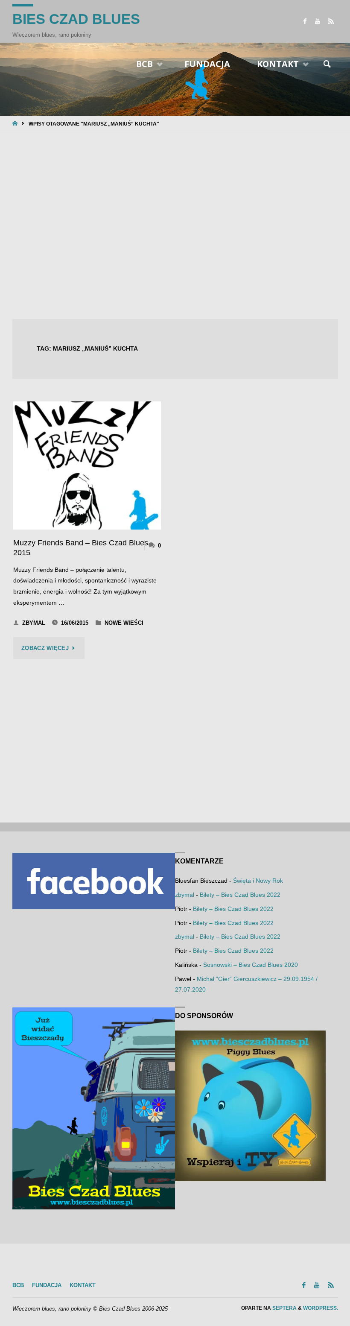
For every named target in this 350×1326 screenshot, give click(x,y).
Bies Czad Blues (76, 19)
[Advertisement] (175, 227)
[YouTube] (317, 21)
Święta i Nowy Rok (258, 880)
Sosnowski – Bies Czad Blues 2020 (250, 964)
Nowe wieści (124, 623)
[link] (327, 64)
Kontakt (83, 1285)
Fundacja (46, 1285)
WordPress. (320, 1308)
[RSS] (331, 21)
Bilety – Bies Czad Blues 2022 (240, 894)
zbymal (184, 894)
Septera (284, 1308)
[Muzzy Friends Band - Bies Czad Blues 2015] (87, 465)
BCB (18, 1285)
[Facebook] (305, 21)
